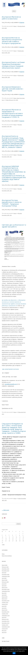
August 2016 (5, 604)
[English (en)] (4, 517)
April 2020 (4, 578)
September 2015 (6, 615)
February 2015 (5, 619)
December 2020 (5, 574)
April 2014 (4, 632)
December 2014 (5, 621)
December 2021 (5, 569)
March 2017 (4, 598)
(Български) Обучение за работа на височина (11, 18)
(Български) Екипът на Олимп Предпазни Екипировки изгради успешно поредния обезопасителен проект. (13, 65)
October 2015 (5, 613)
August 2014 (5, 628)
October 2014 (5, 625)
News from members (7, 555)
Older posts (5, 510)
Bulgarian (21, 22)
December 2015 (5, 611)
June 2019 (4, 583)
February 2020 (5, 582)
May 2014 (4, 630)
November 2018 (5, 589)
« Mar (3, 544)
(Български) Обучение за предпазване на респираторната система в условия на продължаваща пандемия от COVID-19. (12, 113)
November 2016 (5, 600)
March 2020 (4, 580)
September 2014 (6, 626)
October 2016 (5, 602)
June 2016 (4, 606)
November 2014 (5, 623)
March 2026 (4, 565)
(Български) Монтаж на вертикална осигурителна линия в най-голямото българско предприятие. (12, 40)
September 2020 (6, 576)
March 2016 (4, 610)
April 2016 (4, 608)
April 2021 (4, 572)
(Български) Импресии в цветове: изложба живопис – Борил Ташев (13, 89)
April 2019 (4, 585)
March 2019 (4, 587)
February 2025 (5, 567)
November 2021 (5, 570)
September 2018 (6, 591)
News (15, 26)
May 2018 (4, 593)
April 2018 (4, 595)
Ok (14, 653)
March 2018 (4, 597)
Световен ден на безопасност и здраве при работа (14, 226)
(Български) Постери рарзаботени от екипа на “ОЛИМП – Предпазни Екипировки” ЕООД (11, 203)
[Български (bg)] (2, 517)
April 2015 (4, 617)
